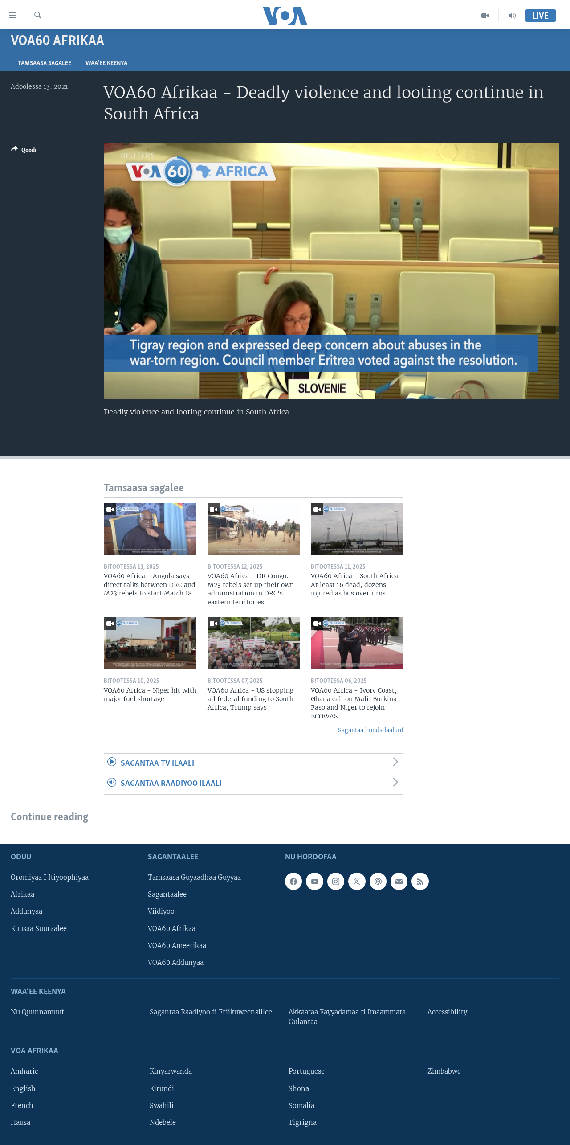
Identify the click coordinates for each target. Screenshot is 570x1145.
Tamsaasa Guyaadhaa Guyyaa (194, 878)
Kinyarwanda (171, 1071)
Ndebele (163, 1122)
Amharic (24, 1071)
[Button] (23, 151)
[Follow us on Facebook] (293, 881)
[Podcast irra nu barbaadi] (378, 881)
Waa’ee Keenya (106, 63)
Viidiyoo (161, 911)
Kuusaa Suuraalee (39, 928)
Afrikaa (22, 895)
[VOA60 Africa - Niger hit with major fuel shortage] (150, 643)
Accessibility (447, 1012)
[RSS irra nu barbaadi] (419, 881)
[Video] (485, 15)
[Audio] (512, 15)
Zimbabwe (444, 1071)
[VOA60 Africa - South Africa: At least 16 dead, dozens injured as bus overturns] (357, 529)
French (22, 1105)
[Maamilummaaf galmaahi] (399, 881)
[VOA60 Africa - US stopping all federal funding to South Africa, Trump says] (254, 643)
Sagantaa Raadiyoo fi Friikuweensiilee (211, 1012)
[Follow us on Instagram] (335, 881)
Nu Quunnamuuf (37, 1012)
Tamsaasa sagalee (44, 63)
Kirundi (162, 1088)
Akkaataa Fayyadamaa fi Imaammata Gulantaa (347, 1017)
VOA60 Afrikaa (171, 928)
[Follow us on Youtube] (314, 881)
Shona (299, 1088)
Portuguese (307, 1071)
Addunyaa (26, 911)
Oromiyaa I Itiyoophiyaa (50, 878)
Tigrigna (303, 1122)
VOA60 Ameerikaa (177, 945)
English (23, 1088)
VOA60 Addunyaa (176, 962)
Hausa (20, 1122)
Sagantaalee (167, 895)
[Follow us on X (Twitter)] (356, 881)
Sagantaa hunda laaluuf (370, 730)
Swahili (162, 1105)
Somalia (301, 1105)
